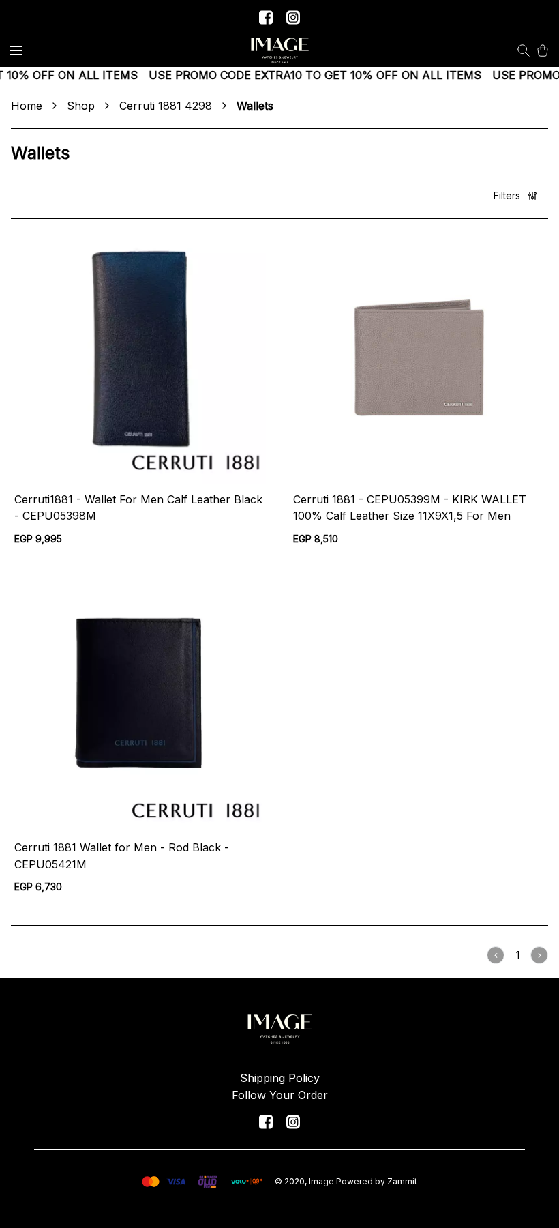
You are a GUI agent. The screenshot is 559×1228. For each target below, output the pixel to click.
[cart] (542, 50)
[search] (523, 50)
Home (26, 106)
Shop (81, 106)
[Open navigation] (16, 50)
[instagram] (293, 17)
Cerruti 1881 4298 (165, 106)
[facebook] (266, 17)
